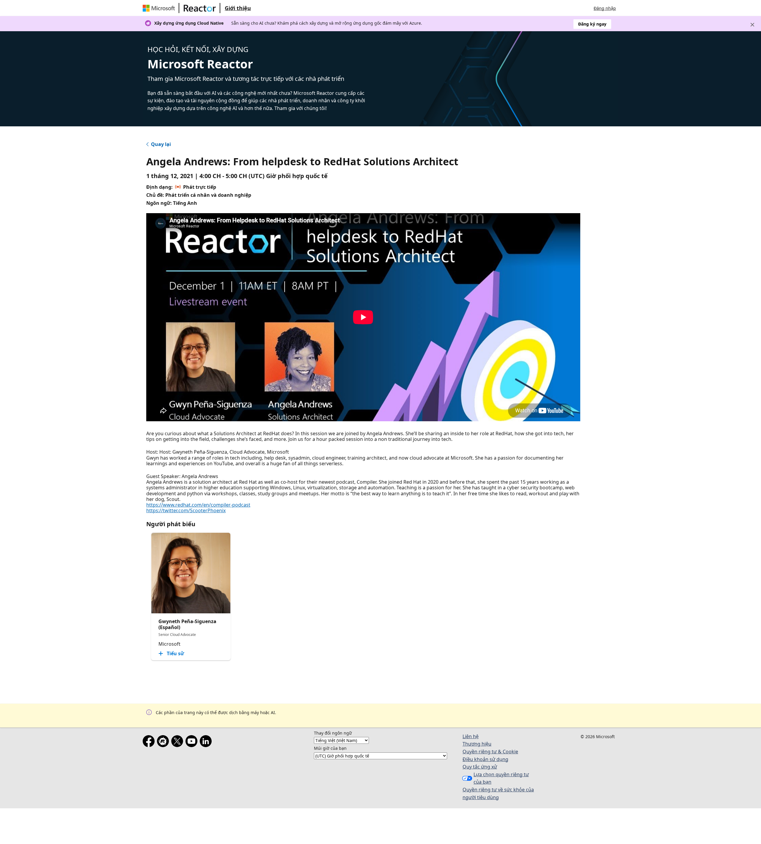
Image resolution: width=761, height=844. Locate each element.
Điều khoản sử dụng (485, 759)
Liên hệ (471, 736)
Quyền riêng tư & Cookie (490, 751)
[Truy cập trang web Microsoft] (160, 8)
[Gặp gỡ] (164, 742)
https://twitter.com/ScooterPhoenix (186, 510)
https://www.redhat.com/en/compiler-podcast (198, 505)
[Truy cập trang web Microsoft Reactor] (199, 8)
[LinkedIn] (207, 742)
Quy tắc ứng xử (480, 766)
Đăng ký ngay (592, 24)
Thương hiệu (477, 744)
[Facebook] (150, 742)
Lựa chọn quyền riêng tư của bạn (501, 778)
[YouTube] (192, 742)
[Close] (752, 24)
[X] (178, 742)
